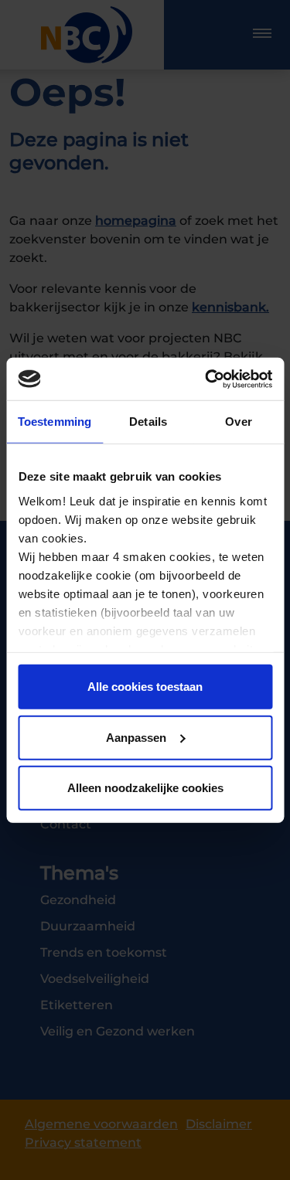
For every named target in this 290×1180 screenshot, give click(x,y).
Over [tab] (238, 421)
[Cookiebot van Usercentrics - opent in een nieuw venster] (206, 379)
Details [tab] (148, 421)
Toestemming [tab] (54, 421)
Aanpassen (136, 736)
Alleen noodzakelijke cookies (145, 787)
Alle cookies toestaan (145, 686)
